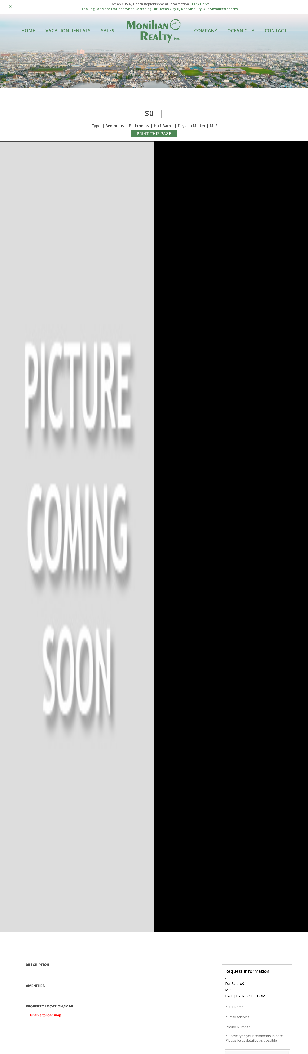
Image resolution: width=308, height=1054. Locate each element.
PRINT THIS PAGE (154, 133)
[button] (77, 536)
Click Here (200, 4)
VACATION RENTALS (68, 30)
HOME (28, 30)
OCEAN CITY (240, 30)
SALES (107, 30)
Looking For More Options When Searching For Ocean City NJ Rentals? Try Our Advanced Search (160, 8)
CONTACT (276, 30)
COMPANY (205, 30)
